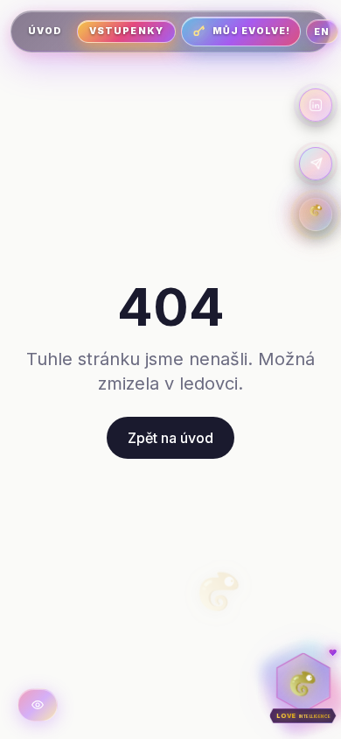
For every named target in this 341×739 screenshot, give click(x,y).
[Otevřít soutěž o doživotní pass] (315, 214)
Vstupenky (126, 31)
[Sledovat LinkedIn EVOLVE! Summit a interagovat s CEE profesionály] (315, 105)
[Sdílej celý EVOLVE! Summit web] (315, 163)
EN (322, 31)
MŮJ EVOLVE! (251, 31)
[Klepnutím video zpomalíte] (37, 704)
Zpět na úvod (170, 438)
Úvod (45, 31)
